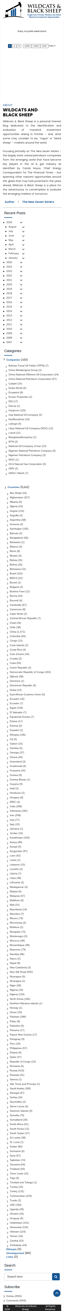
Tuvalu (13, 1200)
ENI (11, 401)
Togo (12, 1178)
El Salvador (16, 712)
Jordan (14, 833)
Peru (12, 1043)
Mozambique (17, 945)
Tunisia (14, 1186)
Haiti (12, 788)
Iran (12, 815)
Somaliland (16, 1119)
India (12, 806)
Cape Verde (16, 613)
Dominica (15, 680)
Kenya (13, 842)
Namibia (14, 954)
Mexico (14, 918)
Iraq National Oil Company (23, 414)
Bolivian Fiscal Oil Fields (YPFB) (27, 365)
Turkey (13, 1191)
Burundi (14, 600)
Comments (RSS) (16, 1300)
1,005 (27, 45)
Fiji (11, 739)
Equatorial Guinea (20, 716)
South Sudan (17, 1133)
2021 (9, 280)
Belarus (14, 546)
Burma (13, 595)
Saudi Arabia (17, 1088)
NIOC (12, 459)
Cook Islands (17, 645)
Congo (13, 640)
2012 (9, 320)
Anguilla (14, 515)
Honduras (15, 792)
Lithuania (15, 882)
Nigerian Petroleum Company (25, 455)
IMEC (13, 801)
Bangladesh (16, 537)
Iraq (12, 819)
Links (9, 1256)
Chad (13, 622)
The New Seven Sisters (38, 202)
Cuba (13, 663)
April (11, 244)
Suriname (15, 1151)
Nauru (13, 958)
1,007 (44, 45)
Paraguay (15, 1039)
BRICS (13, 578)
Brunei (13, 582)
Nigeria (14, 989)
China (13, 631)
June (11, 235)
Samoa (14, 1079)
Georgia (14, 752)
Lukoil (12, 432)
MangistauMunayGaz (21, 437)
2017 (9, 297)
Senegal (14, 1092)
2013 (9, 315)
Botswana (15, 569)
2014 (9, 311)
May (11, 240)
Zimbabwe (16, 1245)
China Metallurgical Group (23, 370)
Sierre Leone (17, 1106)
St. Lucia (15, 1142)
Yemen (14, 1236)
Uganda (14, 1209)
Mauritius (15, 913)
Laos (12, 855)
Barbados (15, 542)
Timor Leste (16, 1173)
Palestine (15, 1025)
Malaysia (15, 895)
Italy (12, 824)
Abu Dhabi (16, 493)
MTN (11, 441)
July (11, 231)
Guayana (15, 770)
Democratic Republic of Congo (27, 672)
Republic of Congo (20, 1061)
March (12, 248)
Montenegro (16, 936)
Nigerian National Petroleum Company (30, 450)
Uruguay (14, 1218)
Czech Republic (18, 667)
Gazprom (14, 410)
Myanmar (15, 949)
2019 (9, 288)
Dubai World (15, 388)
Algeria (14, 506)
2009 (9, 333)
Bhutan (14, 555)
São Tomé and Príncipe (23, 1084)
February (14, 253)
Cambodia (15, 604)
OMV (11, 468)
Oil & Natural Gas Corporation (25, 464)
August (12, 226)
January (13, 257)
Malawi (14, 891)
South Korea (17, 1128)
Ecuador (14, 698)
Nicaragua (15, 976)
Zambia (14, 1240)
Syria (12, 1155)
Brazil (13, 573)
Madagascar (17, 887)
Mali (12, 904)
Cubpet (13, 383)
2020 (9, 284)
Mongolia (15, 931)
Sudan (13, 1146)
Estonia (14, 725)
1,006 (36, 45)
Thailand (15, 1168)
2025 (9, 262)
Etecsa (12, 405)
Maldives (15, 900)
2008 (9, 337)
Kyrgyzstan (16, 851)
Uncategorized (15, 1253)
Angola (14, 510)
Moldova (14, 927)
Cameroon (16, 609)
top (56, 1293)
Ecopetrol (14, 392)
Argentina (15, 519)
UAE (12, 1204)
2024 (9, 266)
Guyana (14, 784)
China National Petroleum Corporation (30, 378)
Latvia (13, 860)
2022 (9, 275)
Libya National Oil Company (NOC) (28, 428)
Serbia (13, 1097)
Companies (13, 359)
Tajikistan (15, 1160)
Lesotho (14, 869)
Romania (15, 1066)
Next (51, 45)
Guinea (14, 775)
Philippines (16, 1048)
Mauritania (16, 909)
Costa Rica (16, 649)
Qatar (13, 1057)
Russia (13, 1070)
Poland (14, 1052)
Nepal (13, 963)
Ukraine (14, 1213)
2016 (9, 302)
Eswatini (14, 730)
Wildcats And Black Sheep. (25, 1308)
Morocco (15, 940)
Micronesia (16, 922)
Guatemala (16, 766)
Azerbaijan (16, 528)
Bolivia (13, 560)
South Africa (16, 1124)
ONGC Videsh (16, 473)
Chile (12, 627)
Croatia (14, 658)
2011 (9, 324)
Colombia (15, 636)
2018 (9, 293)
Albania (14, 501)
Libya (13, 877)
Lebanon (15, 864)
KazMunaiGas (16, 419)
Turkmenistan (17, 1195)
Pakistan (14, 1016)
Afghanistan (16, 497)
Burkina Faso (17, 591)
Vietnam (14, 1231)
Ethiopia (14, 734)
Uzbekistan (16, 1222)
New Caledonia (18, 967)
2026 (9, 222)
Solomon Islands (19, 1110)
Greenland (16, 761)
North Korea (16, 998)
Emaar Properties (18, 396)
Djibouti (14, 676)
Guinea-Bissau (18, 779)
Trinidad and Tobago (21, 1182)
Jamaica (14, 828)
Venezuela (16, 1227)
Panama (14, 1030)
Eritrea (13, 721)
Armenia (14, 524)
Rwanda (14, 1074)
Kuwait (13, 846)
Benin (13, 551)
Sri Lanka (15, 1137)
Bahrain (14, 533)
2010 (9, 328)
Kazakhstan (16, 837)
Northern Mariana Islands (24, 1003)
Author (9, 202)
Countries (14, 487)
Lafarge (13, 423)
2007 (9, 342)
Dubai (13, 690)
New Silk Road (18, 971)
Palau (13, 1021)
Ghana (13, 757)
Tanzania (15, 1164)
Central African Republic (23, 618)
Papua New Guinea (21, 1034)
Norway (14, 1007)
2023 (9, 271)
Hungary (14, 797)
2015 (9, 306)
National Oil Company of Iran (25, 446)
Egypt (13, 707)
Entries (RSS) (14, 1296)
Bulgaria (14, 587)
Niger (13, 985)
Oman (13, 1012)
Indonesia (15, 810)
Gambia (14, 748)
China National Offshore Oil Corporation (31, 374)
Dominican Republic (21, 685)
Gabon (13, 743)
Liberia (13, 873)
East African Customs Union (25, 694)
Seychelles (16, 1101)
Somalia (14, 1115)
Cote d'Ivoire (17, 654)
